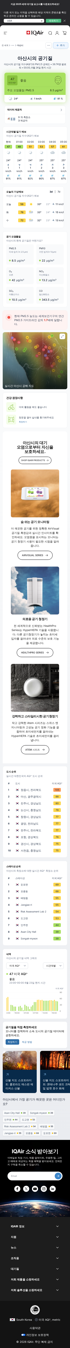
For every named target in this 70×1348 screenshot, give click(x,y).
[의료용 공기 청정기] (35, 590)
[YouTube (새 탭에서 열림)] (35, 1189)
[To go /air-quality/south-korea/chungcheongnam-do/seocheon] (35, 850)
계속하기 (53, 20)
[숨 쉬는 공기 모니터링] (35, 493)
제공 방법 (27, 1041)
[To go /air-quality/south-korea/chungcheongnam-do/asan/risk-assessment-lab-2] (35, 911)
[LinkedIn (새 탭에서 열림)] (53, 1189)
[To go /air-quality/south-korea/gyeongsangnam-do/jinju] (35, 803)
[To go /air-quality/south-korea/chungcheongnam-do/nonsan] (35, 810)
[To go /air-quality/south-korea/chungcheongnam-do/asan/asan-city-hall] (35, 931)
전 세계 (5, 45)
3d (51, 191)
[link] (50, 33)
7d (59, 191)
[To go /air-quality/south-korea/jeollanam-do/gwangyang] (35, 823)
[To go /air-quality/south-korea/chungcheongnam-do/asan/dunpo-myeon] (35, 884)
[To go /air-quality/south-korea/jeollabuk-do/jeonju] (35, 830)
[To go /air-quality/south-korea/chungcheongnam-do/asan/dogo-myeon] (35, 918)
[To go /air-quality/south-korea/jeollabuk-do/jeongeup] (35, 789)
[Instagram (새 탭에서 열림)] (44, 1189)
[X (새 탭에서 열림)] (26, 1189)
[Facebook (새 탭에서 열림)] (17, 1189)
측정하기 (23, 422)
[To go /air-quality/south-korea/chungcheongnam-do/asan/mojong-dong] (35, 891)
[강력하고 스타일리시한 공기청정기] (35, 688)
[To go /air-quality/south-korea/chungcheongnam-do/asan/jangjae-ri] (35, 904)
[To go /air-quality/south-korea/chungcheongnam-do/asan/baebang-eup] (35, 898)
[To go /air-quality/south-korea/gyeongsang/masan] (35, 796)
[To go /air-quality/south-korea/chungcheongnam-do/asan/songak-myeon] (35, 938)
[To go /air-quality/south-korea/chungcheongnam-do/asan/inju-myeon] (35, 925)
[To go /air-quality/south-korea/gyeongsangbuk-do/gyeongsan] (35, 843)
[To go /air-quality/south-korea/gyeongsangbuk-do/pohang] (35, 837)
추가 (62, 45)
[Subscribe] (58, 1176)
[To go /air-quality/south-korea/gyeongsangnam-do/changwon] (35, 816)
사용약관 (35, 1328)
